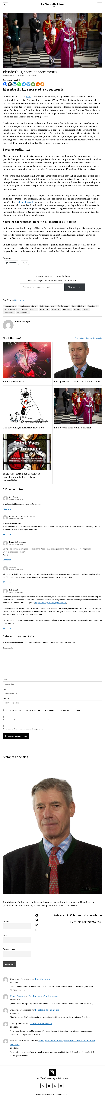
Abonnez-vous (75, 287)
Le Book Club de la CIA (41, 1023)
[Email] (33, 84)
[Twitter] (28, 84)
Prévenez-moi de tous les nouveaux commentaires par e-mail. (26, 720)
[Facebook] (5, 84)
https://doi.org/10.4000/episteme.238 (50, 602)
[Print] (38, 84)
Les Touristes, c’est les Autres (43, 996)
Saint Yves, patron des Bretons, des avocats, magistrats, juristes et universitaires (22, 477)
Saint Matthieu (22, 313)
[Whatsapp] (19, 84)
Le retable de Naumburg (47, 1009)
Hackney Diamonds (13, 381)
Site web (6, 699)
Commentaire (8, 648)
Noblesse (55, 309)
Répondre (7, 509)
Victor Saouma (17, 996)
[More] (42, 84)
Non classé (19, 300)
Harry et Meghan (78, 306)
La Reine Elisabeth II (28, 309)
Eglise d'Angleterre (47, 306)
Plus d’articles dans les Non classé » (88, 338)
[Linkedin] (14, 84)
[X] (10, 84)
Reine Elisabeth (26, 201)
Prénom (6, 921)
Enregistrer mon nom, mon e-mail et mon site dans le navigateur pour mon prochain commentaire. (43, 710)
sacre (86, 309)
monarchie (44, 309)
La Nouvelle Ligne (52, 4)
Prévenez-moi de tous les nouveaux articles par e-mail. (23, 729)
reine (28, 96)
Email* (5, 689)
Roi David (66, 309)
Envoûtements (42, 978)
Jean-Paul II (92, 306)
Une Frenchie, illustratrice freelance (23, 427)
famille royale (63, 306)
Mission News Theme (44, 1094)
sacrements (9, 313)
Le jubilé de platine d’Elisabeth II (72, 427)
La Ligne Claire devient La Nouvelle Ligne (77, 381)
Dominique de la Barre (28, 306)
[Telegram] (24, 84)
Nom (5, 935)
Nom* (5, 680)
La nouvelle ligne (11, 309)
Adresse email (9, 949)
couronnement (10, 306)
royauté (77, 309)
